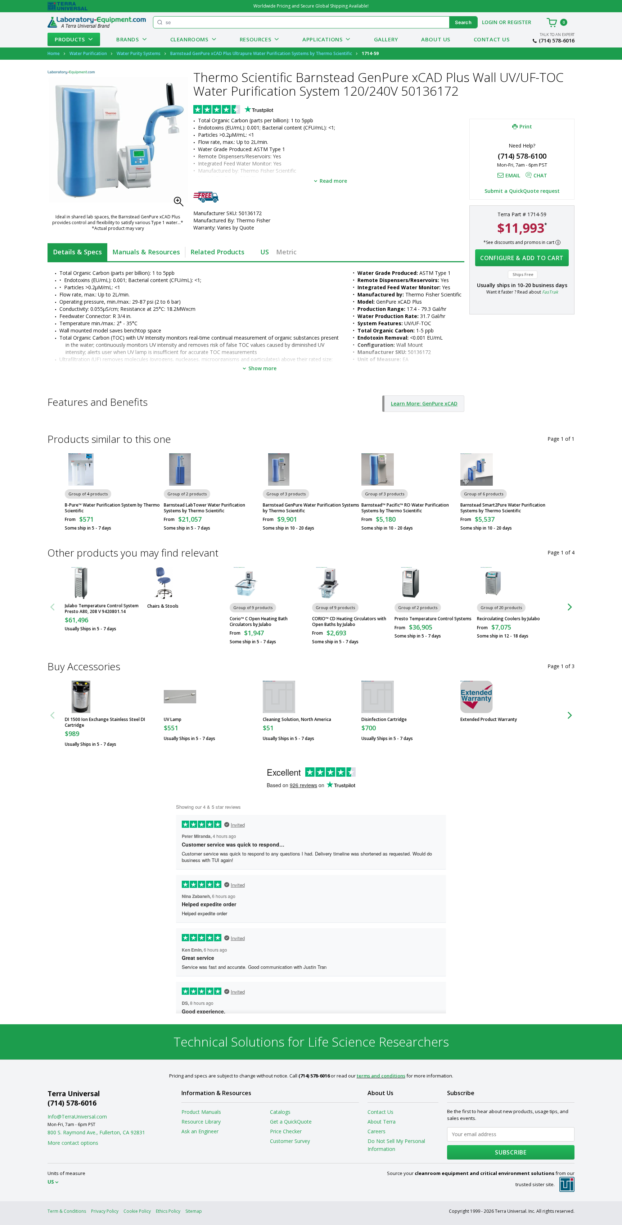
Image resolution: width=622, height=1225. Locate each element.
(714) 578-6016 (556, 40)
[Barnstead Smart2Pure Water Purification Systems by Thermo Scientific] (476, 469)
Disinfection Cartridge (384, 719)
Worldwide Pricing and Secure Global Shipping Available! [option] (311, 6)
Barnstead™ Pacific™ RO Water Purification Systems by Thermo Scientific (405, 508)
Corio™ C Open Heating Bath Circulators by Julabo (259, 621)
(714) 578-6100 (522, 156)
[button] (180, 203)
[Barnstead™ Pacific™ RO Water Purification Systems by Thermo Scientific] (377, 469)
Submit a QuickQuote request (522, 190)
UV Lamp (172, 719)
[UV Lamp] (180, 697)
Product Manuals (201, 1111)
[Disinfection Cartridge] (377, 697)
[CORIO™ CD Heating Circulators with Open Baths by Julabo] (328, 583)
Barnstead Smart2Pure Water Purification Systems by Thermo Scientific (502, 508)
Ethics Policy (168, 1211)
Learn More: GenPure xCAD (424, 403)
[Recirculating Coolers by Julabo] (493, 583)
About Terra (382, 1121)
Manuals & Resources (146, 252)
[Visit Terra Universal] (67, 6)
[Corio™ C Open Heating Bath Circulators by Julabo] (246, 583)
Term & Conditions (67, 1211)
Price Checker (286, 1131)
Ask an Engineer (199, 1131)
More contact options (73, 1142)
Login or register (506, 22)
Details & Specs (77, 252)
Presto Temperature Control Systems (433, 619)
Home (54, 53)
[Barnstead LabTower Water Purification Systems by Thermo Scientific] (180, 469)
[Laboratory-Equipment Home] (97, 22)
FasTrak (550, 292)
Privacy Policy (104, 1211)
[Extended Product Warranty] (476, 697)
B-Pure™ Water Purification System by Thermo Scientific (112, 508)
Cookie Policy (137, 1211)
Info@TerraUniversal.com (77, 1116)
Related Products (217, 252)
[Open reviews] (247, 110)
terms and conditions (381, 1075)
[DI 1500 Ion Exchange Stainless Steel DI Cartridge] (81, 697)
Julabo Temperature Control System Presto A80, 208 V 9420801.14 (102, 608)
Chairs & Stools (163, 606)
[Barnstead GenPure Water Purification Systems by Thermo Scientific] (279, 469)
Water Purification (88, 53)
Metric (286, 252)
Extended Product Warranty (488, 719)
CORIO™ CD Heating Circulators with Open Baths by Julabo (349, 621)
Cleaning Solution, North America (297, 719)
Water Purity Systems (139, 53)
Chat (540, 175)
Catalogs (280, 1111)
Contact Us (492, 39)
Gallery (386, 39)
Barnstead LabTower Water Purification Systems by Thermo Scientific (204, 508)
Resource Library (201, 1121)
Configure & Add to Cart (522, 258)
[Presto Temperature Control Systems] (411, 583)
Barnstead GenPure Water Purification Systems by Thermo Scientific (311, 508)
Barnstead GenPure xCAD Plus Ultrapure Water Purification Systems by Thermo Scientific (261, 53)
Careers (377, 1131)
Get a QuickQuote (291, 1121)
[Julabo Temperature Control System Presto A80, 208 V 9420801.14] (81, 583)
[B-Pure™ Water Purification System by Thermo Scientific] (81, 469)
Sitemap (193, 1211)
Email (512, 175)
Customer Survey (290, 1141)
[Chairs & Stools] (163, 583)
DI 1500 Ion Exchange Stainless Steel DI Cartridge (105, 722)
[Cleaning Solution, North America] (279, 697)
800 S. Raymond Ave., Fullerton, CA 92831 (96, 1132)
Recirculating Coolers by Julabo (508, 619)
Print (525, 126)
